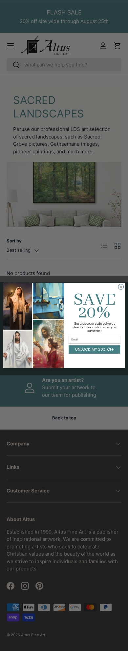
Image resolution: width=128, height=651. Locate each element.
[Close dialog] (121, 287)
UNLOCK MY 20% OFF (94, 349)
